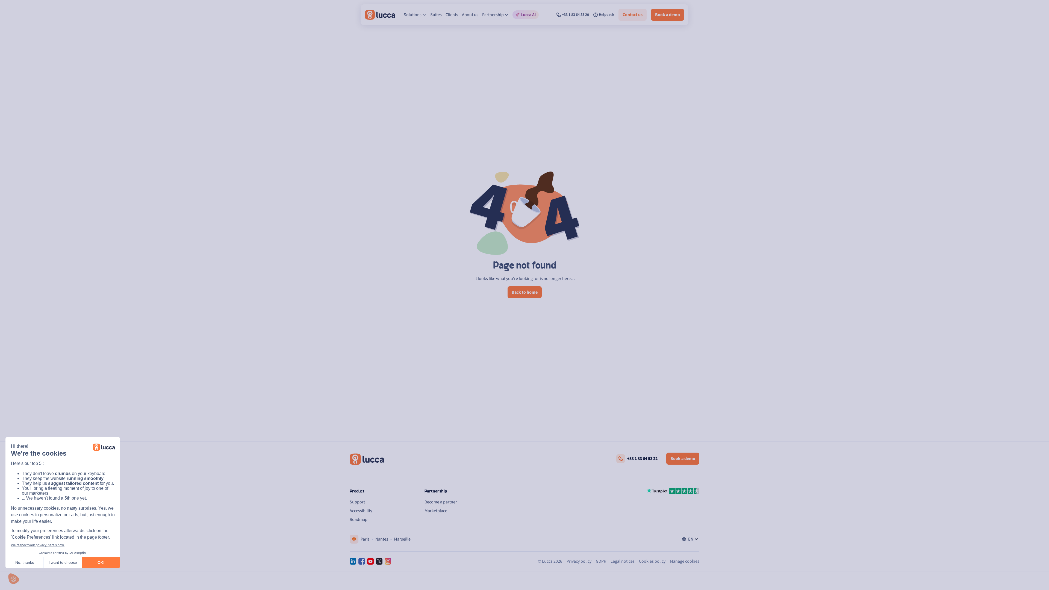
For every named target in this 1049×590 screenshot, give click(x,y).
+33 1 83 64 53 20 (575, 14)
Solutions (413, 15)
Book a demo (667, 15)
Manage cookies (684, 561)
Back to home (525, 292)
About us (470, 15)
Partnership (493, 15)
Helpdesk (606, 14)
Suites (436, 15)
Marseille (402, 539)
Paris (365, 539)
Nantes (381, 539)
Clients (452, 15)
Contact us (633, 15)
